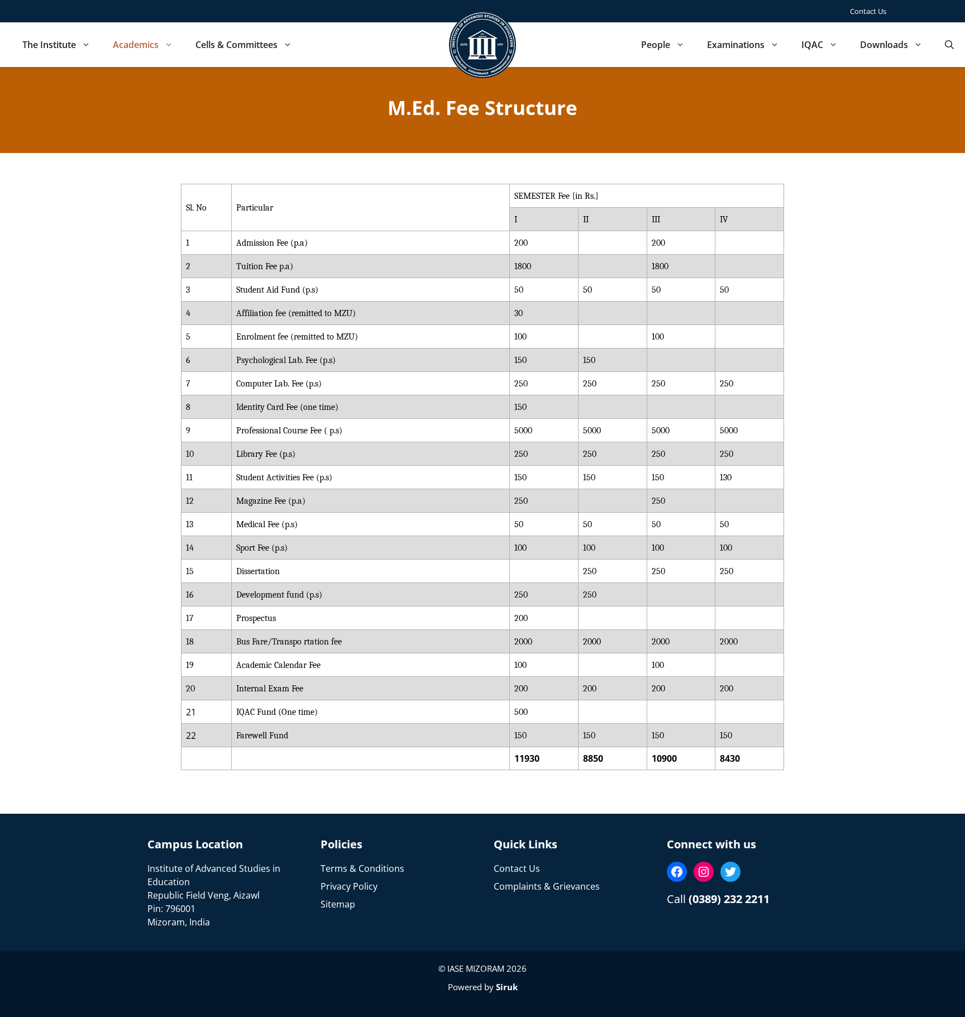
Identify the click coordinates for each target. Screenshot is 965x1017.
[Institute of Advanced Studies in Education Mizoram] (482, 45)
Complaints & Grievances (547, 886)
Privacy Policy (349, 886)
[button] (949, 44)
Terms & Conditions (362, 868)
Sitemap (338, 904)
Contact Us (868, 11)
